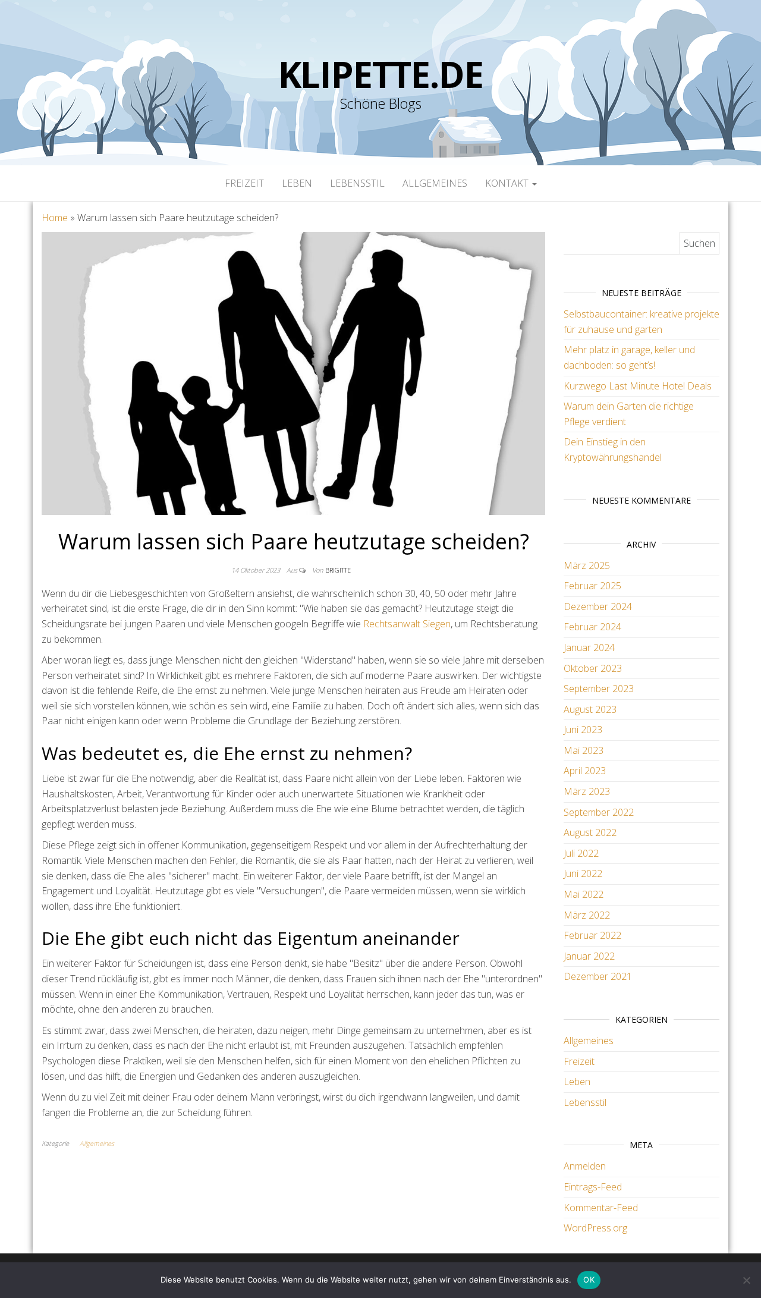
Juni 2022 (583, 873)
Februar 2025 (592, 585)
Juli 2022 (581, 853)
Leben (297, 183)
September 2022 (599, 812)
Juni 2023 (583, 729)
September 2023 (599, 688)
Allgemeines (434, 183)
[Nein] (746, 1280)
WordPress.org (595, 1227)
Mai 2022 (583, 894)
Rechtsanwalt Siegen (407, 623)
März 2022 (587, 915)
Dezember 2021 (598, 976)
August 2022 (590, 832)
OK (589, 1279)
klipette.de (380, 74)
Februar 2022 (592, 935)
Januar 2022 (589, 956)
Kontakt (508, 183)
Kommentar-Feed (601, 1207)
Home (55, 217)
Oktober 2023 (593, 668)
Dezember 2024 (598, 606)
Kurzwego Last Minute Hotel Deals (638, 385)
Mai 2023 (583, 750)
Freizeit (244, 183)
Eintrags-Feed (593, 1186)
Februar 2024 (592, 626)
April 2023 (585, 770)
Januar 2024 (589, 647)
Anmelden (585, 1166)
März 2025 (587, 565)
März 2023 (587, 791)
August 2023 (590, 709)
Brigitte (338, 569)
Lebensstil (357, 183)
